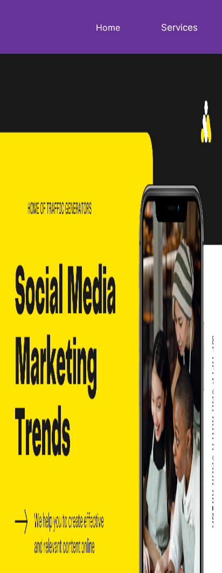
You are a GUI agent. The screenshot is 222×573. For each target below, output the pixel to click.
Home (108, 27)
